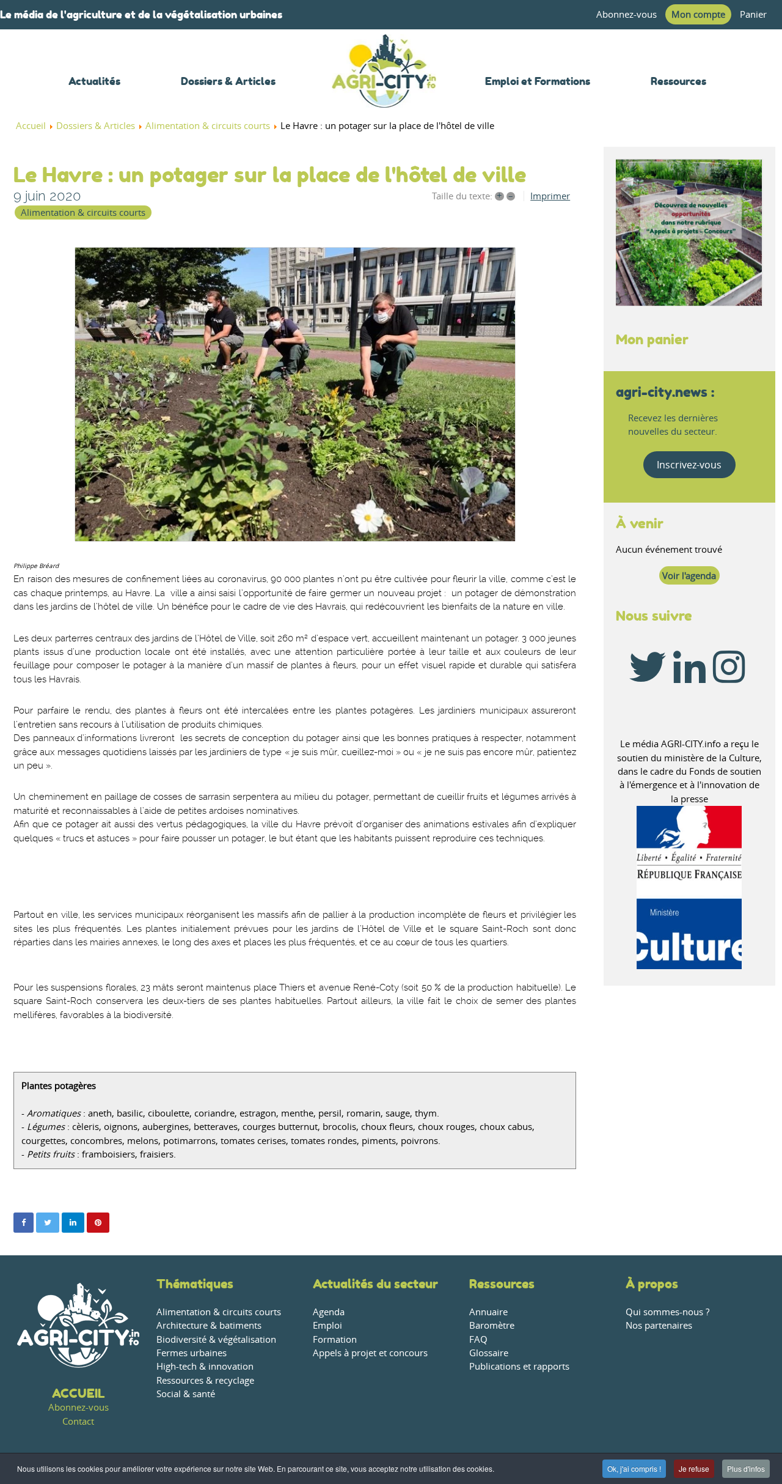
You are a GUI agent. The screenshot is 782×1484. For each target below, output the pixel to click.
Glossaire (488, 1353)
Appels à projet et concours (370, 1353)
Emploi (327, 1325)
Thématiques (194, 1283)
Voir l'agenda (689, 575)
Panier (753, 14)
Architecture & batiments (208, 1325)
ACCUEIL (78, 1393)
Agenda (329, 1312)
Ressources (502, 1283)
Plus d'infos (746, 1468)
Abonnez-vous (626, 14)
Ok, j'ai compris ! (634, 1468)
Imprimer (550, 196)
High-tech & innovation (205, 1366)
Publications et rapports (519, 1366)
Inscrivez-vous (689, 464)
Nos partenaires (659, 1325)
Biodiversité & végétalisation (216, 1339)
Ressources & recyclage (205, 1380)
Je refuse (694, 1468)
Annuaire (488, 1312)
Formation (335, 1339)
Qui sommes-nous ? (667, 1312)
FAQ (478, 1339)
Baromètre (491, 1325)
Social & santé (185, 1394)
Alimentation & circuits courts (83, 212)
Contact (78, 1421)
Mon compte (698, 14)
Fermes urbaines (191, 1353)
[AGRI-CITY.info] (384, 91)
